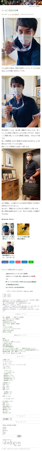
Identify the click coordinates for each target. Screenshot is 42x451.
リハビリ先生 (11, 14)
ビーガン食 (7, 399)
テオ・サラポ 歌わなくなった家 (12, 353)
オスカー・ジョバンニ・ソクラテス (12, 365)
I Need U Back (7, 343)
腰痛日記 (17, 14)
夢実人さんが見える (8, 320)
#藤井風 (33, 282)
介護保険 (5, 383)
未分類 (4, 408)
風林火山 (6, 393)
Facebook (5, 262)
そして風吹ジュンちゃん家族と (11, 319)
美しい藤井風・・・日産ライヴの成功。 (14, 317)
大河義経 (6, 392)
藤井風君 (6, 380)
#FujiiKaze (27, 282)
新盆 (4, 338)
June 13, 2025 (28, 291)
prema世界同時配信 (8, 347)
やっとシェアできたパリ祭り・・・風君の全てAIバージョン (19, 348)
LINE (31, 262)
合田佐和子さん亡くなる (9, 322)
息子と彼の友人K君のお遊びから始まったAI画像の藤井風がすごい (21, 350)
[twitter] (9, 295)
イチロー (6, 370)
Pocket (18, 262)
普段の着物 (6, 406)
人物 (4, 368)
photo (4, 429)
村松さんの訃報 (7, 332)
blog (4, 432)
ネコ (4, 366)
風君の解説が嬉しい (8, 345)
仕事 (4, 384)
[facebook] (4, 295)
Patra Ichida (13, 449)
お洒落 (4, 360)
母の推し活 (6, 340)
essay (4, 427)
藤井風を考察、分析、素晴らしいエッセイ (14, 351)
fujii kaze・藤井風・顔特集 (11, 324)
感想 (4, 389)
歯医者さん (7, 375)
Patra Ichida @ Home (9, 425)
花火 (4, 325)
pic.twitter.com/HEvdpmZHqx (15, 287)
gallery (5, 430)
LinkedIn (24, 262)
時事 (4, 403)
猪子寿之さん (7, 377)
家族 (4, 388)
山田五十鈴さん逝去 (8, 330)
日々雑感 (5, 401)
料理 (4, 396)
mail (4, 434)
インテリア (6, 361)
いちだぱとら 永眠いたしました (11, 342)
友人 (4, 386)
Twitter (12, 262)
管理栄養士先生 (8, 379)
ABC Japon (17, 445)
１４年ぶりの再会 (7, 327)
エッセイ (5, 363)
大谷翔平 (6, 374)
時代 (4, 404)
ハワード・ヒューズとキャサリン (12, 329)
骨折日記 (5, 413)
